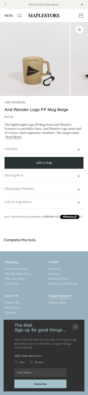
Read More (13, 137)
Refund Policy (59, 278)
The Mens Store (16, 269)
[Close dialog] (75, 327)
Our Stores (12, 307)
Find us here (58, 302)
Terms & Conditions (63, 283)
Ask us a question (18, 202)
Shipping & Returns (19, 189)
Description (14, 175)
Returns (54, 273)
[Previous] (5, 4)
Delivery (55, 269)
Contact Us (12, 302)
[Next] (82, 4)
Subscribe (40, 383)
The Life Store (15, 278)
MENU (9, 15)
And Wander (15, 102)
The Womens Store (18, 273)
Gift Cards (12, 283)
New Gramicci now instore (43, 4)
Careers (10, 312)
